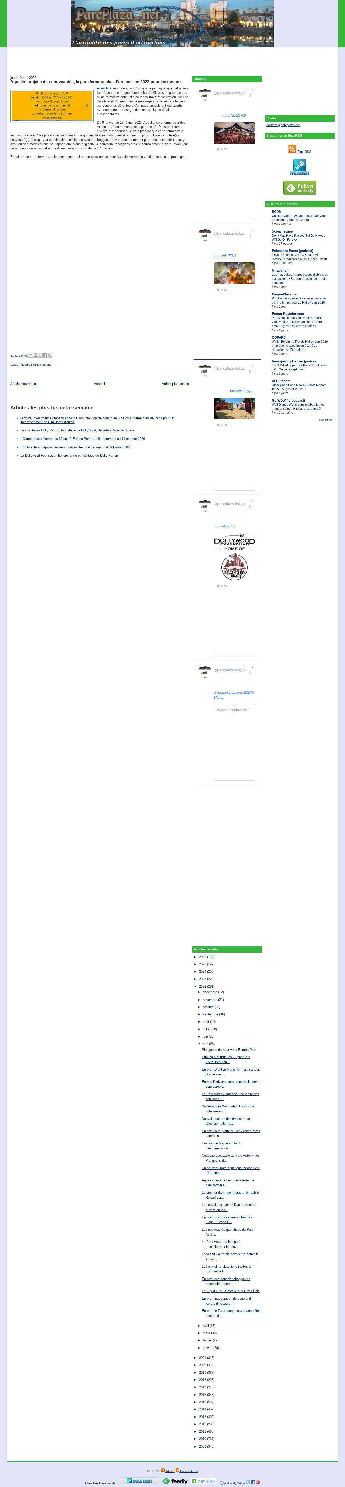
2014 (203, 1409)
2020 (203, 1365)
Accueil (99, 384)
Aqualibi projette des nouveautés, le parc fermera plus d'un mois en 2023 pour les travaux (96, 81)
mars (207, 1333)
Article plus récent (23, 384)
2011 (203, 1431)
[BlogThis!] (35, 355)
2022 (203, 986)
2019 (203, 1372)
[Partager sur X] (40, 355)
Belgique (36, 364)
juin (206, 1036)
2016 (203, 1395)
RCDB (276, 212)
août (206, 1022)
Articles (170, 1471)
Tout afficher (326, 419)
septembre (211, 1014)
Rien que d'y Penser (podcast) (295, 361)
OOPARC (279, 337)
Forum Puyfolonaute (288, 314)
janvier (208, 1348)
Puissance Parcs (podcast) (292, 251)
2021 (203, 1358)
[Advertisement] (172, 58)
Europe (46, 364)
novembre (210, 1000)
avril (206, 1326)
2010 (203, 1439)
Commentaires (188, 1471)
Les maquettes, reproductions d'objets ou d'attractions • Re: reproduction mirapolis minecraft (300, 279)
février (208, 1340)
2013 (203, 1417)
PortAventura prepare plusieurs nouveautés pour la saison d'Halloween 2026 (75, 447)
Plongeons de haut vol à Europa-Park (229, 1050)
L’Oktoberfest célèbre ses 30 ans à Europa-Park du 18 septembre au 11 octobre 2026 (82, 439)
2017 (203, 1387)
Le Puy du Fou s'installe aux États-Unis (231, 1291)
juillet (207, 1029)
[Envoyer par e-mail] (30, 355)
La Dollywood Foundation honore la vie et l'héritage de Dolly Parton (69, 455)
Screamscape (282, 231)
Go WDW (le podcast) (288, 400)
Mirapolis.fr (281, 270)
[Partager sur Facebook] (44, 355)
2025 (203, 964)
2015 (203, 1402)
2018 (203, 1380)
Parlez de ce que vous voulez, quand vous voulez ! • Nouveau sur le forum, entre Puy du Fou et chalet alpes (297, 322)
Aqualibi (103, 88)
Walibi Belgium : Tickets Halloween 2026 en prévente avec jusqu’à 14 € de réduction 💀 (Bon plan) (300, 346)
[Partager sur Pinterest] (49, 355)
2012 (203, 1424)
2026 (203, 957)
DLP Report (281, 381)
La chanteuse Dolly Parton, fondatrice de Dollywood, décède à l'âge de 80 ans (77, 430)
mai (206, 1044)
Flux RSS (303, 152)
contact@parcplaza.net (283, 125)
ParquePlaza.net (284, 294)
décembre (210, 992)
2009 (203, 1446)
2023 (203, 979)
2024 (203, 971)
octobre (209, 1007)
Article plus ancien (175, 384)
